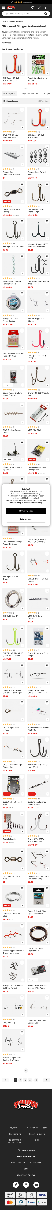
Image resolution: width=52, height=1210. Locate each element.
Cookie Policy (36, 503)
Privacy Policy (15, 503)
